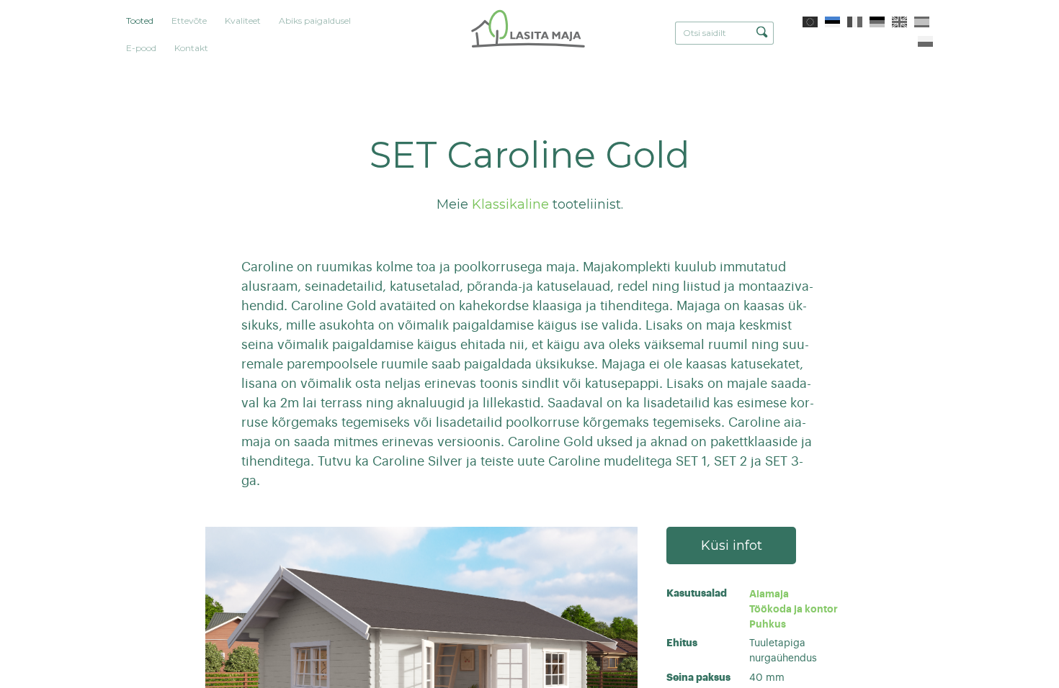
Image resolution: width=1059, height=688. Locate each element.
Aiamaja (769, 594)
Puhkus (767, 624)
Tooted (139, 20)
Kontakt (191, 47)
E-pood (141, 47)
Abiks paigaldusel (315, 20)
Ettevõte (189, 20)
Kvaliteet (243, 20)
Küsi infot (731, 545)
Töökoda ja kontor (793, 609)
